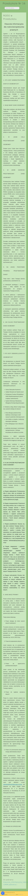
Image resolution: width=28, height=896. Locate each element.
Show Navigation (22, 13)
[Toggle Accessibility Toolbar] (2, 893)
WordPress (20, 894)
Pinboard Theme (12, 894)
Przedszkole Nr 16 (14, 3)
